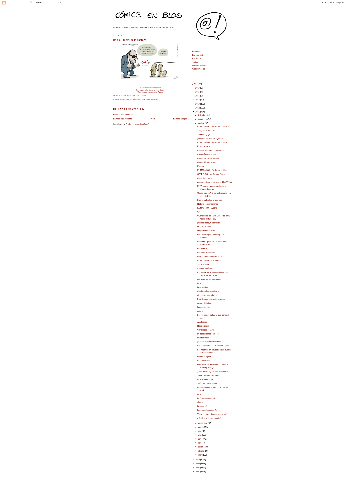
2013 (197, 104)
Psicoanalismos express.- (208, 334)
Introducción (197, 51)
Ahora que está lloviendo (208, 158)
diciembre (202, 115)
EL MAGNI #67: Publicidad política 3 (213, 126)
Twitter (195, 62)
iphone (200, 311)
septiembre (203, 423)
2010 (197, 460)
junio (200, 435)
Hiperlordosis (203, 326)
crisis (126, 99)
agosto (201, 427)
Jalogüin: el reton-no (206, 131)
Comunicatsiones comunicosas (211, 150)
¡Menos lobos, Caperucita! (208, 223)
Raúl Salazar (152, 99)
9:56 (144, 96)
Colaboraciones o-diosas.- (208, 291)
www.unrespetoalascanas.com (150, 88)
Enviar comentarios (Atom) (137, 124)
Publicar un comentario (123, 115)
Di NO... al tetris (204, 227)
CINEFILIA (143, 27)
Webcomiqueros (199, 65)
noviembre (202, 119)
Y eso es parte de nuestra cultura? (212, 414)
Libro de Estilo (198, 55)
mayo (200, 439)
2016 (197, 92)
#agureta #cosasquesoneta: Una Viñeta (214, 182)
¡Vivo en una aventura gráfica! (210, 138)
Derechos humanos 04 (207, 410)
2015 (197, 96)
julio (199, 431)
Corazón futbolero (205, 178)
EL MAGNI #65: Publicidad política (212, 170)
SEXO (160, 27)
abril (200, 443)
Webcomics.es (198, 69)
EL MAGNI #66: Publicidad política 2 (213, 142)
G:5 (199, 212)
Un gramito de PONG (206, 231)
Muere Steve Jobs (205, 379)
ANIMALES (132, 27)
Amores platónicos (205, 268)
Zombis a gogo (203, 134)
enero (200, 455)
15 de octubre (203, 264)
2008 (197, 468)
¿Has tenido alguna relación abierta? (213, 371)
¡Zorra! (200, 402)
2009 (197, 464)
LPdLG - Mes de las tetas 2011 (210, 256)
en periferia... (203, 248)
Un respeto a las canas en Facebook (150, 90)
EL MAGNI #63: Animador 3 (209, 260)
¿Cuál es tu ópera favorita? (209, 418)
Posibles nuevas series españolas (212, 299)
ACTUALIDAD (119, 27)
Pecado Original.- (204, 357)
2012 (197, 108)
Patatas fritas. (203, 338)
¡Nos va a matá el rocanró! (209, 342)
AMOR (152, 27)
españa (133, 99)
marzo (201, 447)
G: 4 (199, 283)
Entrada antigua (180, 119)
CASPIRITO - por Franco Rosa (211, 174)
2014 (197, 100)
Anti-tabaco (202, 322)
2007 (197, 471)
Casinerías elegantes (206, 154)
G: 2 (199, 394)
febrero (201, 451)
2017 (197, 88)
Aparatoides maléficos (207, 162)
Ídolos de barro (203, 146)
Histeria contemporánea (207, 204)
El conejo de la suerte (206, 252)
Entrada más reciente (122, 119)
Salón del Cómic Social (207, 383)
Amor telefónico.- (204, 303)
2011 (197, 112)
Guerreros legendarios (207, 295)
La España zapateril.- (206, 398)
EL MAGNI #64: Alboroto (207, 208)
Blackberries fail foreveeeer (209, 279)
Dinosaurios (202, 287)
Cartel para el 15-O (205, 330)
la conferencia (203, 307)
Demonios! (202, 406)
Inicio (152, 119)
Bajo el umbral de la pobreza (129, 39)
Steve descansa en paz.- (208, 375)
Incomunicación (204, 360)
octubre (201, 123)
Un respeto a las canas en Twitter (150, 92)
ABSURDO (169, 27)
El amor (200, 166)
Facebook (196, 58)
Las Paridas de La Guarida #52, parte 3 (214, 346)
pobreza (141, 99)
